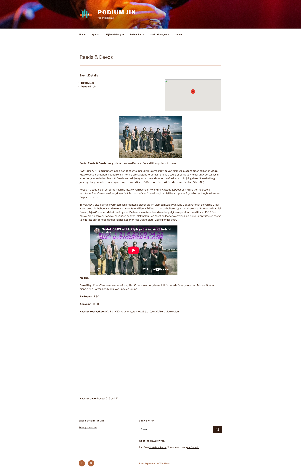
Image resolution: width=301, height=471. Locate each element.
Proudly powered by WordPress (155, 463)
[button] (193, 92)
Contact (179, 34)
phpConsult (193, 447)
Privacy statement (88, 427)
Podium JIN (135, 34)
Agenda (95, 34)
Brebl (93, 86)
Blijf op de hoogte (115, 34)
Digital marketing (157, 447)
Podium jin (117, 12)
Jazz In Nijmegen (158, 34)
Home (82, 34)
